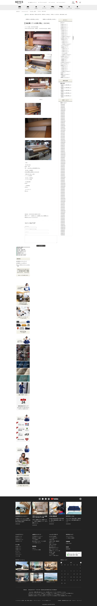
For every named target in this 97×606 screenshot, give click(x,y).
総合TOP (18, 11)
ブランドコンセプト (43, 2)
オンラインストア (25, 11)
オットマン (44, 8)
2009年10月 (63, 228)
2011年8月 (63, 202)
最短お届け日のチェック (53, 547)
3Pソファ (26, 191)
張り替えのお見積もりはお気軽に (40, 202)
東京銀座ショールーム (36, 570)
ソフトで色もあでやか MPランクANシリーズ (23, 378)
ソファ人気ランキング (36, 542)
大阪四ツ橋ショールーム (36, 581)
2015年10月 (63, 155)
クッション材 (64, 53)
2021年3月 (63, 104)
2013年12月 (63, 177)
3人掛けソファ (33, 215)
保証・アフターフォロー (53, 549)
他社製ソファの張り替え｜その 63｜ (49, 19)
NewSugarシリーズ (19, 539)
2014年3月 (63, 172)
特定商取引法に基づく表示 (66, 600)
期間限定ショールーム (51, 581)
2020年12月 (63, 108)
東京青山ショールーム (51, 570)
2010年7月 (63, 216)
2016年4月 (63, 148)
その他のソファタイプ (65, 36)
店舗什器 (63, 75)
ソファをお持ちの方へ (53, 538)
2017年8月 (63, 131)
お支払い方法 (51, 539)
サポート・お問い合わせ (53, 555)
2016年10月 (63, 142)
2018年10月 (63, 125)
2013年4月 (63, 180)
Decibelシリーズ (19, 536)
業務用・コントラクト (65, 74)
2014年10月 (63, 163)
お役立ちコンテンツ (33, 2)
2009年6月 (63, 234)
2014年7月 (63, 166)
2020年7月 (63, 113)
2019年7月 (63, 122)
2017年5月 (63, 134)
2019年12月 (63, 121)
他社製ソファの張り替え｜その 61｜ (32, 19)
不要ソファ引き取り (53, 544)
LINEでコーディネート (23, 313)
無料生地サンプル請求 (36, 538)
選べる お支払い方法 (23, 424)
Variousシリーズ (19, 541)
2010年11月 (63, 210)
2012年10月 (63, 186)
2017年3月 (63, 136)
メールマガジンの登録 (36, 549)
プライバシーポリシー (37, 600)
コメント (29, 217)
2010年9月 (63, 213)
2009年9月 (63, 230)
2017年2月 (63, 137)
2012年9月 (63, 187)
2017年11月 (63, 130)
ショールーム (52, 2)
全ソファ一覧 (69, 8)
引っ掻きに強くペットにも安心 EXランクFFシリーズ (23, 364)
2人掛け (27, 8)
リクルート (74, 600)
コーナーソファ (61, 8)
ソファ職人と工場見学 (70, 538)
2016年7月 (63, 145)
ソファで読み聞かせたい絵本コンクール (23, 472)
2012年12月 (63, 183)
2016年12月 (63, 140)
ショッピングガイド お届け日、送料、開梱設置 (23, 429)
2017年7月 (63, 133)
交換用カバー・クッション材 (54, 550)
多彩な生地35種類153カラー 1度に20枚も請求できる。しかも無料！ (23, 352)
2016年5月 (63, 146)
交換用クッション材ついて (22, 263)
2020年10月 (63, 110)
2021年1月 (63, 107)
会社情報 (59, 600)
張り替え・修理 (33, 11)
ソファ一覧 (18, 556)
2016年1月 (63, 151)
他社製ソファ (46, 215)
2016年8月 (63, 143)
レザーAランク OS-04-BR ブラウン (34, 168)
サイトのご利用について (46, 600)
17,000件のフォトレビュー (37, 536)
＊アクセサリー (77, 8)
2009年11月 (63, 227)
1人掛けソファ (63, 24)
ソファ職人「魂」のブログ (23, 482)
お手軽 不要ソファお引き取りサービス (23, 434)
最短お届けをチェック (23, 403)
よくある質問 (51, 553)
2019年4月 (63, 124)
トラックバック (35, 217)
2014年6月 (63, 168)
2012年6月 (63, 190)
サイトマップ (79, 600)
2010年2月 (63, 222)
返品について (51, 542)
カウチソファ (52, 8)
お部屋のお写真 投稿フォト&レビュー (23, 298)
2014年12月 (63, 160)
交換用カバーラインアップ (22, 261)
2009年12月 (63, 225)
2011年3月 (63, 207)
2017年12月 (63, 128)
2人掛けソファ (63, 25)
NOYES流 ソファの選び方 (23, 327)
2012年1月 (63, 196)
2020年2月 (63, 119)
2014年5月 (63, 169)
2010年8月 (63, 215)
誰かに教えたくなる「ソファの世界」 (39, 541)
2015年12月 (63, 152)
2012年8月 (63, 189)
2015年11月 (63, 154)
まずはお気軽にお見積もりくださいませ (32, 171)
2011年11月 (63, 199)
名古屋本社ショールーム (22, 570)
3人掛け (19, 8)
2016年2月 (63, 149)
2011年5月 (63, 205)
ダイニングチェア (64, 45)
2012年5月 (63, 192)
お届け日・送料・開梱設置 (54, 541)
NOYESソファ (63, 28)
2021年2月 (63, 105)
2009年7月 (63, 233)
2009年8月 (63, 231)
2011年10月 (63, 201)
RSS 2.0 (26, 217)
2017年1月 (63, 139)
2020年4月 (63, 116)
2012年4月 (63, 193)
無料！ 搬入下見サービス (23, 389)
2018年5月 (63, 127)
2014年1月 (63, 175)
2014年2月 (63, 174)
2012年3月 (63, 195)
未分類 (62, 72)
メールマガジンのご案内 (20, 600)
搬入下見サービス (52, 545)
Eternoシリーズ (19, 538)
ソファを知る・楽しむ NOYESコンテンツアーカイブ (23, 460)
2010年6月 (63, 218)
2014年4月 (63, 171)
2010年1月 (63, 224)
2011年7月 (63, 204)
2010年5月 (63, 219)
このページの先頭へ (80, 499)
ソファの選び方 (35, 539)
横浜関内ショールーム (22, 581)
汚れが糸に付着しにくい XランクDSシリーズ (23, 371)
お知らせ (34, 548)
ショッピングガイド (61, 2)
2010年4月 (63, 221)
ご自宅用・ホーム (40, 215)
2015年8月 (63, 157)
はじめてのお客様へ (53, 536)
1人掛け (36, 8)
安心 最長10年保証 (23, 439)
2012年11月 (63, 184)
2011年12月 (63, 198)
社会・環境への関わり (29, 600)
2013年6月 (63, 178)
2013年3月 (63, 181)
